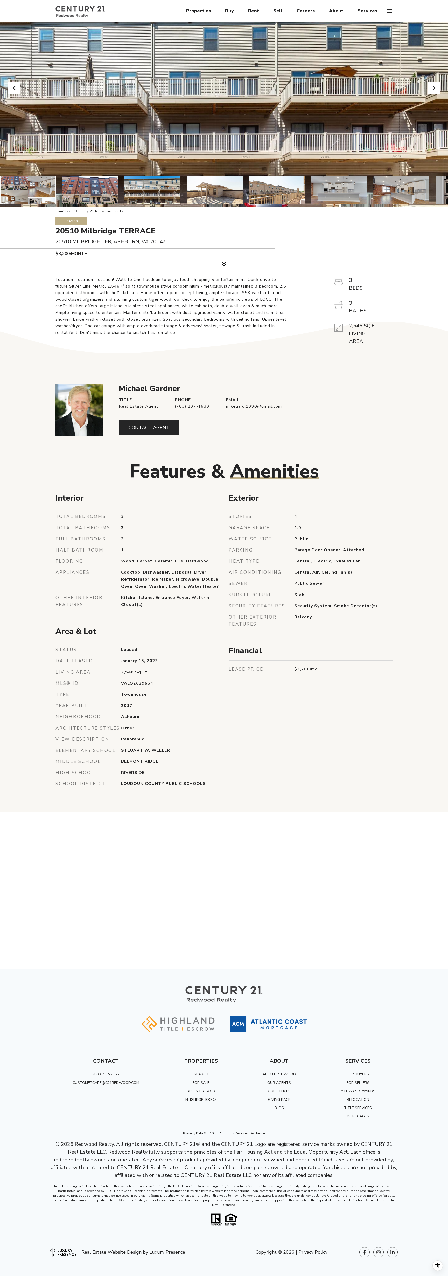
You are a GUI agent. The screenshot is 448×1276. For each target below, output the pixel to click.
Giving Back (279, 1099)
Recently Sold (201, 1091)
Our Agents (279, 1082)
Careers (306, 11)
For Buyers (358, 1074)
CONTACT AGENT (149, 427)
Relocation (358, 1099)
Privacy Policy (312, 1252)
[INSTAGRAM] (378, 1252)
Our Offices (279, 1091)
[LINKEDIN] (392, 1252)
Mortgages (358, 1116)
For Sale (201, 1082)
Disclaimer (257, 1133)
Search (201, 1074)
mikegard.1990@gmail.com (254, 406)
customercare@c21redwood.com (106, 1082)
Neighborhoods (201, 1099)
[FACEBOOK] (364, 1252)
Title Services (358, 1107)
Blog (279, 1107)
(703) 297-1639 (192, 406)
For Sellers (358, 1082)
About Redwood (279, 1074)
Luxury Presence (167, 1252)
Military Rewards (358, 1091)
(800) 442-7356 (106, 1074)
